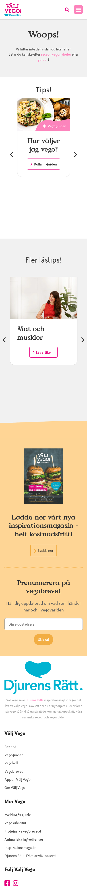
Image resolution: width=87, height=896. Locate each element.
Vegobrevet (13, 771)
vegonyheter (61, 54)
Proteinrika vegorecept (22, 831)
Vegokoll (11, 763)
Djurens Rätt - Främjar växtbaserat (30, 855)
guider (43, 59)
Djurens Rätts (34, 700)
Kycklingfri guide (17, 815)
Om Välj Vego (14, 787)
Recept (10, 746)
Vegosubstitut (15, 823)
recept (45, 54)
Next (75, 154)
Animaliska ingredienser (23, 839)
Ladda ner (45, 550)
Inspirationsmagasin (20, 847)
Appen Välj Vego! (17, 779)
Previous (12, 154)
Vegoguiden (13, 755)
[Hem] (12, 9)
